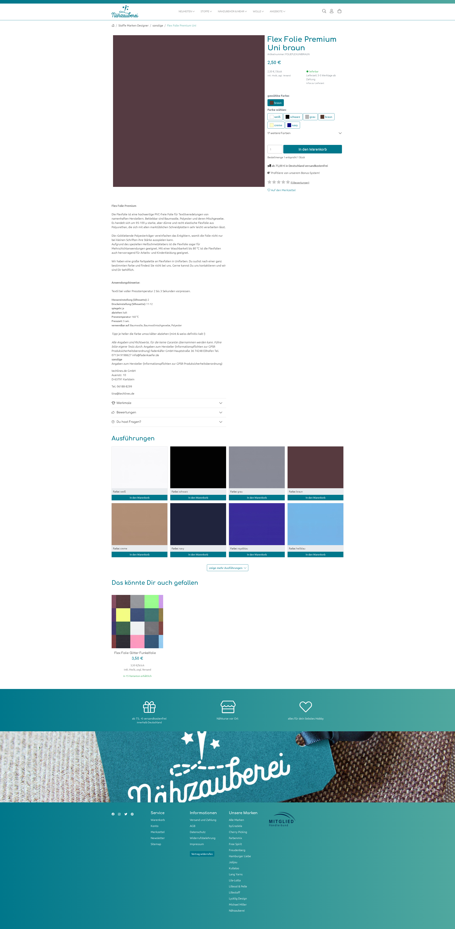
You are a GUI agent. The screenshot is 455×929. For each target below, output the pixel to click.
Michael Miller (238, 904)
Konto (154, 826)
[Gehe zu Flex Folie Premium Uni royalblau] (257, 524)
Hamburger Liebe (240, 856)
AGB (192, 826)
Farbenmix (235, 838)
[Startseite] (113, 25)
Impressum (197, 844)
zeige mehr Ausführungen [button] (225, 567)
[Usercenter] (332, 11)
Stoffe (205, 11)
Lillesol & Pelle (238, 886)
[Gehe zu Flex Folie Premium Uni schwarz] (198, 467)
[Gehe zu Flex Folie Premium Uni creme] (139, 524)
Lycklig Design (238, 898)
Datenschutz (197, 832)
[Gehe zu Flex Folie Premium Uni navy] (198, 524)
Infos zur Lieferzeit (315, 83)
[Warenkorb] (339, 11)
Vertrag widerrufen (202, 853)
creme (278, 125)
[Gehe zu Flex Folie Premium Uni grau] (257, 467)
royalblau (239, 548)
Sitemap (156, 844)
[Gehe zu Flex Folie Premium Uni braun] (315, 467)
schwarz (294, 116)
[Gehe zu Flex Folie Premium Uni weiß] (139, 467)
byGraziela (235, 826)
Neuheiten (185, 11)
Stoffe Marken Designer (133, 25)
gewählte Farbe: (278, 95)
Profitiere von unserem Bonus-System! (295, 173)
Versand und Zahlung (203, 820)
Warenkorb (158, 820)
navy (294, 125)
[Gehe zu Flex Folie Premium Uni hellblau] (315, 524)
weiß (277, 116)
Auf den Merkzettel (283, 190)
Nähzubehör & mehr (231, 11)
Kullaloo (234, 868)
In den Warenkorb (313, 149)
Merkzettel (158, 832)
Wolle (257, 11)
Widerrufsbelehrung (202, 838)
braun (278, 102)
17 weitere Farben (279, 133)
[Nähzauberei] (128, 11)
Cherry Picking (238, 832)
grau (312, 116)
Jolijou (233, 862)
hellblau (297, 548)
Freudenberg (237, 850)
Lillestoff (234, 892)
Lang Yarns (236, 874)
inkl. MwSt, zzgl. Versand (279, 75)
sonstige (157, 25)
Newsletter (158, 838)
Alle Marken (236, 820)
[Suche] (324, 11)
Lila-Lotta (235, 880)
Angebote (276, 11)
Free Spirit (235, 844)
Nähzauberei (237, 910)
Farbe (276, 109)
